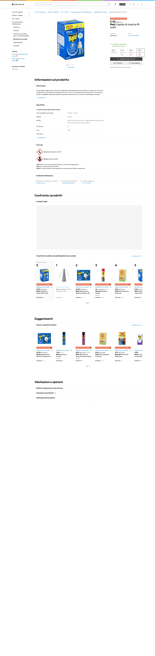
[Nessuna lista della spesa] (137, 4)
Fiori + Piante (16, 19)
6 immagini (71, 67)
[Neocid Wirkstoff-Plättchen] (123, 356)
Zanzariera (16, 46)
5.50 (113, 21)
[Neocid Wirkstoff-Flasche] (142, 221)
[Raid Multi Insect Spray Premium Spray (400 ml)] (83, 356)
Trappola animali (17, 42)
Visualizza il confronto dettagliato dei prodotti (114, 202)
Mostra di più (42, 97)
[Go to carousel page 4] (90, 259)
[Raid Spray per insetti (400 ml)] (64, 356)
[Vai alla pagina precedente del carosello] (37, 229)
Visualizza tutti (136, 202)
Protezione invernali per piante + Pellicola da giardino (21, 35)
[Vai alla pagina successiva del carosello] (139, 229)
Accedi (122, 4)
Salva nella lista (135, 63)
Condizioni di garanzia (68, 183)
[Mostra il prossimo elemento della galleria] (107, 39)
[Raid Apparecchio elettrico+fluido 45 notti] (64, 221)
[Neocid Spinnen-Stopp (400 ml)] (103, 290)
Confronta (119, 63)
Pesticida (16, 30)
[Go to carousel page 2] (87, 259)
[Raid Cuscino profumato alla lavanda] (142, 356)
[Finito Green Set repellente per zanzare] (123, 221)
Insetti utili (16, 27)
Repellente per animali (20, 39)
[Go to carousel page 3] (88, 259)
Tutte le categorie (17, 12)
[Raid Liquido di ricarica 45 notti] (142, 290)
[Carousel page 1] (86, 259)
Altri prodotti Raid (133, 34)
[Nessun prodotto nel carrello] (141, 4)
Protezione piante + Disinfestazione (18, 23)
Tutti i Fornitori (86, 183)
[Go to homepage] (18, 4)
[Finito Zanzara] (103, 221)
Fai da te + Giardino (17, 15)
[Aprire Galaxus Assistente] (130, 4)
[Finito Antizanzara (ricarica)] (83, 221)
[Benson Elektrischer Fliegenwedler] (64, 290)
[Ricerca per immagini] (109, 4)
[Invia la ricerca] (36, 4)
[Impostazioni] (115, 4)
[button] (126, 45)
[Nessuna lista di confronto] (133, 4)
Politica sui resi (40, 183)
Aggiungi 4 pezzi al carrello (127, 59)
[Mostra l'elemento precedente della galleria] (34, 39)
